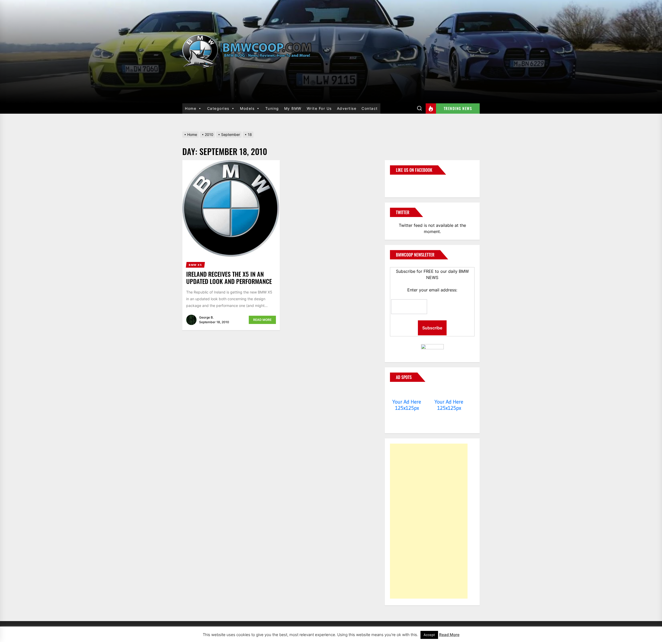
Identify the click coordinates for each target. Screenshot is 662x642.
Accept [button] (429, 635)
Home (190, 108)
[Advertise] (407, 392)
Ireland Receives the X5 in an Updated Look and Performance (229, 277)
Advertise (347, 108)
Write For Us (319, 108)
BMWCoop (406, 182)
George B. (206, 317)
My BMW (293, 108)
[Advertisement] (429, 521)
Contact (370, 108)
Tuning (272, 108)
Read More (262, 320)
